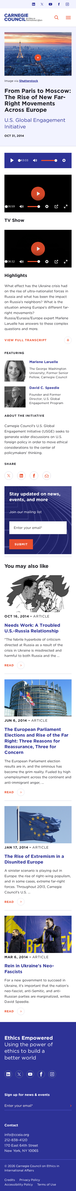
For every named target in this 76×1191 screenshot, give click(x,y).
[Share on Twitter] (8, 475)
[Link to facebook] (59, 4)
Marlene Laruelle (43, 362)
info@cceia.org (16, 1135)
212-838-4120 (15, 1140)
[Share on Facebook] (34, 475)
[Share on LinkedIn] (21, 475)
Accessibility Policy (18, 1184)
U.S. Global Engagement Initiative (34, 123)
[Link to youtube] (50, 4)
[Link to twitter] (42, 4)
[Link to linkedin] (33, 4)
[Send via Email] (46, 475)
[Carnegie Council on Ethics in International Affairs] (23, 17)
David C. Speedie (44, 388)
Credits (9, 1180)
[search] (56, 17)
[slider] (19, 160)
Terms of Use (46, 1184)
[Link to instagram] (67, 4)
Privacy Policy (29, 1180)
